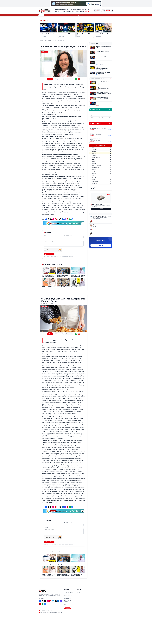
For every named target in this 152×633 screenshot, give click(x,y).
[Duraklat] (69, 79)
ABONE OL (101, 245)
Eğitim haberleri (85, 9)
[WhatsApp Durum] (70, 219)
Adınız (45, 235)
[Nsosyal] (65, 219)
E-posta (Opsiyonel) (68, 235)
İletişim (78, 592)
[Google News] (72, 219)
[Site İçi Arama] (95, 10)
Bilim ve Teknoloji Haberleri (67, 601)
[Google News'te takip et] (59, 79)
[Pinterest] (67, 219)
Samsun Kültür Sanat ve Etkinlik (63, 11)
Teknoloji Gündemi (96, 224)
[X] (48, 219)
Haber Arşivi (66, 605)
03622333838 (92, 129)
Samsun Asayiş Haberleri (69, 594)
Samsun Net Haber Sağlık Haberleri (99, 216)
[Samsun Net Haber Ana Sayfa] (45, 11)
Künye (78, 594)
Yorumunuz (46, 239)
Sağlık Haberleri (75, 11)
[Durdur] (71, 79)
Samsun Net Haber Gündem (98, 220)
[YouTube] (56, 219)
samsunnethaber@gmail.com (46, 610)
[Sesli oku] (67, 79)
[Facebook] (46, 219)
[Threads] (51, 219)
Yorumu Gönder (49, 254)
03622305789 (92, 135)
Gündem (82, 11)
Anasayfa (42, 40)
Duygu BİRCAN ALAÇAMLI (97, 229)
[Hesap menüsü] (112, 10)
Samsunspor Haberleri (60, 9)
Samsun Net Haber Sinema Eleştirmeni (100, 232)
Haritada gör (109, 129)
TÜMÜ (110, 213)
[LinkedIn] (63, 219)
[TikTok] (60, 219)
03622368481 (92, 141)
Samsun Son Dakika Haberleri (74, 9)
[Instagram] (53, 219)
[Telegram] (58, 219)
